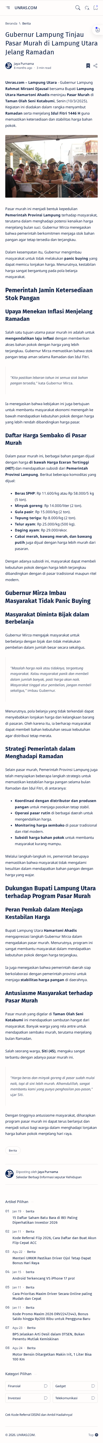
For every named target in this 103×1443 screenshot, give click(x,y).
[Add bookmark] (88, 65)
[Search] (78, 8)
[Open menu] (7, 8)
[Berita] (13, 1150)
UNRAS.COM (26, 7)
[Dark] (86, 8)
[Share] (95, 65)
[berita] (30, 1211)
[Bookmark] (95, 8)
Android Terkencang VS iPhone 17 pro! (43, 1278)
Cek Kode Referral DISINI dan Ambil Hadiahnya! (39, 1414)
